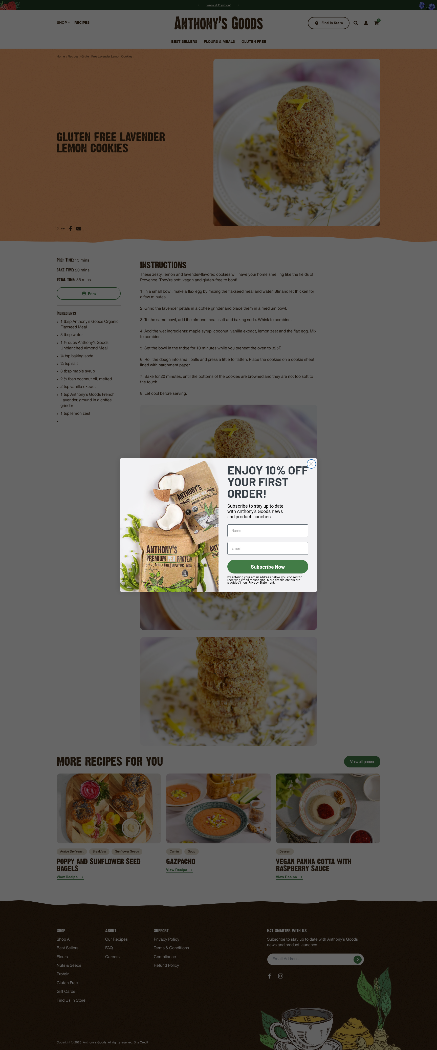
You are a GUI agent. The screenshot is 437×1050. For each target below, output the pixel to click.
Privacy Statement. (262, 582)
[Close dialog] (311, 464)
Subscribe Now (268, 567)
